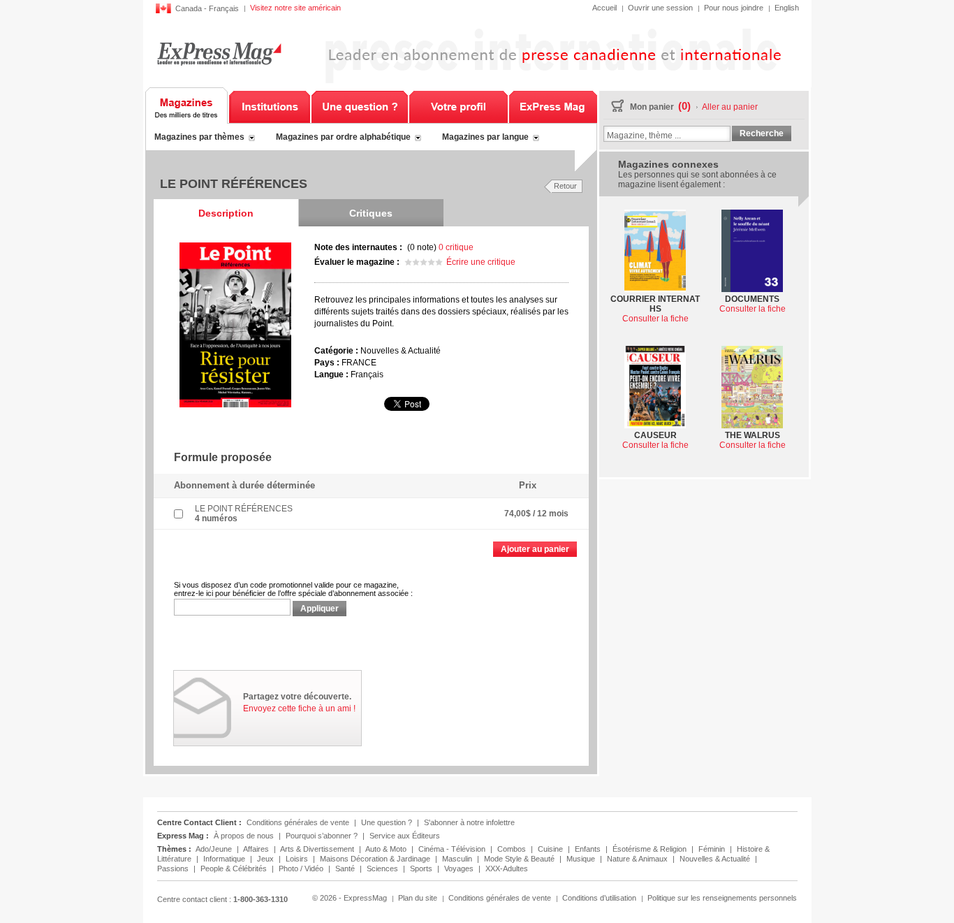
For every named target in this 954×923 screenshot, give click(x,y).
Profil (458, 105)
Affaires (257, 849)
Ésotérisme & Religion (650, 849)
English (787, 7)
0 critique (456, 247)
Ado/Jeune (215, 849)
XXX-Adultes (506, 868)
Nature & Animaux (638, 859)
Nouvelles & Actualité (716, 859)
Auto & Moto (387, 849)
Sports (422, 868)
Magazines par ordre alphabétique (343, 137)
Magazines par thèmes (199, 137)
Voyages (460, 868)
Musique (581, 859)
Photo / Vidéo (302, 868)
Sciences (383, 868)
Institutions (269, 105)
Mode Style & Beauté (520, 859)
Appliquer (319, 608)
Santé (346, 868)
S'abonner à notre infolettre (469, 822)
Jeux (266, 859)
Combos (512, 849)
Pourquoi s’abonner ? (322, 835)
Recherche (762, 133)
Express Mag (219, 53)
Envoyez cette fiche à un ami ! (299, 708)
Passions (174, 868)
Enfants (589, 849)
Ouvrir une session (660, 7)
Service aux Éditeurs (404, 835)
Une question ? (360, 105)
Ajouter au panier (535, 549)
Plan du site (417, 898)
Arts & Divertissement (318, 849)
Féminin (712, 849)
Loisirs (298, 859)
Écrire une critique (480, 262)
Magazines (186, 105)
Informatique (225, 859)
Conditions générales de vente (298, 822)
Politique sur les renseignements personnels (722, 898)
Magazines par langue (485, 137)
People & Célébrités (234, 868)
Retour (565, 186)
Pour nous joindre (733, 7)
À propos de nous (244, 835)
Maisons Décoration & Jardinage (376, 859)
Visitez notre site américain (295, 7)
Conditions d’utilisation (599, 898)
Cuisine (551, 849)
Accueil (604, 7)
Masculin (458, 859)
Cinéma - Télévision (452, 849)
